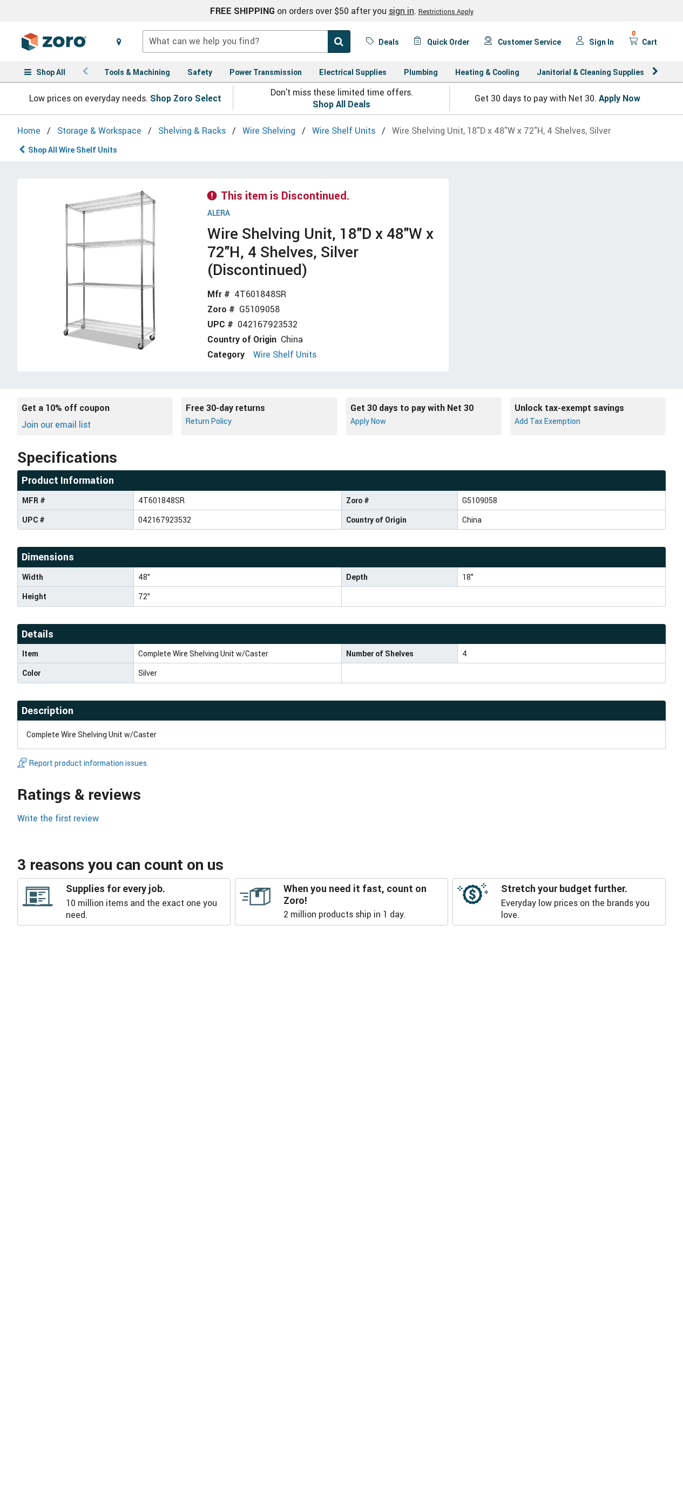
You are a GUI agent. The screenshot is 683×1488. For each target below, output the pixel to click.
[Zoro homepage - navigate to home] (54, 41)
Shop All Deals (341, 104)
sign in (401, 10)
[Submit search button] (339, 41)
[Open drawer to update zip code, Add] (118, 41)
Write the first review (58, 818)
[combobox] (246, 41)
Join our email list (56, 424)
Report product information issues (88, 763)
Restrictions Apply (446, 11)
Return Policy (209, 421)
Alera (218, 213)
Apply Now (619, 98)
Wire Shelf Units (284, 354)
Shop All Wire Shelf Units (72, 150)
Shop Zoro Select (185, 98)
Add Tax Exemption (547, 421)
